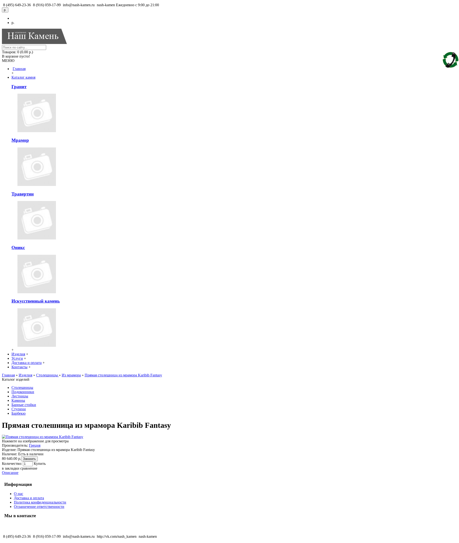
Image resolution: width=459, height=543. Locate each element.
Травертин (22, 193)
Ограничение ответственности (39, 507)
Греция (34, 445)
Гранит (19, 86)
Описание (10, 473)
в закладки (10, 468)
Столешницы (22, 388)
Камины (18, 400)
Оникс (18, 247)
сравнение (28, 468)
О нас (18, 494)
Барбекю (18, 413)
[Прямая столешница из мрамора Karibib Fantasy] (42, 437)
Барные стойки (23, 405)
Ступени (18, 409)
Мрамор (20, 140)
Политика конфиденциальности (40, 502)
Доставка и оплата (29, 498)
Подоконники (22, 392)
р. (12, 23)
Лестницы (19, 396)
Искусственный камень (35, 301)
